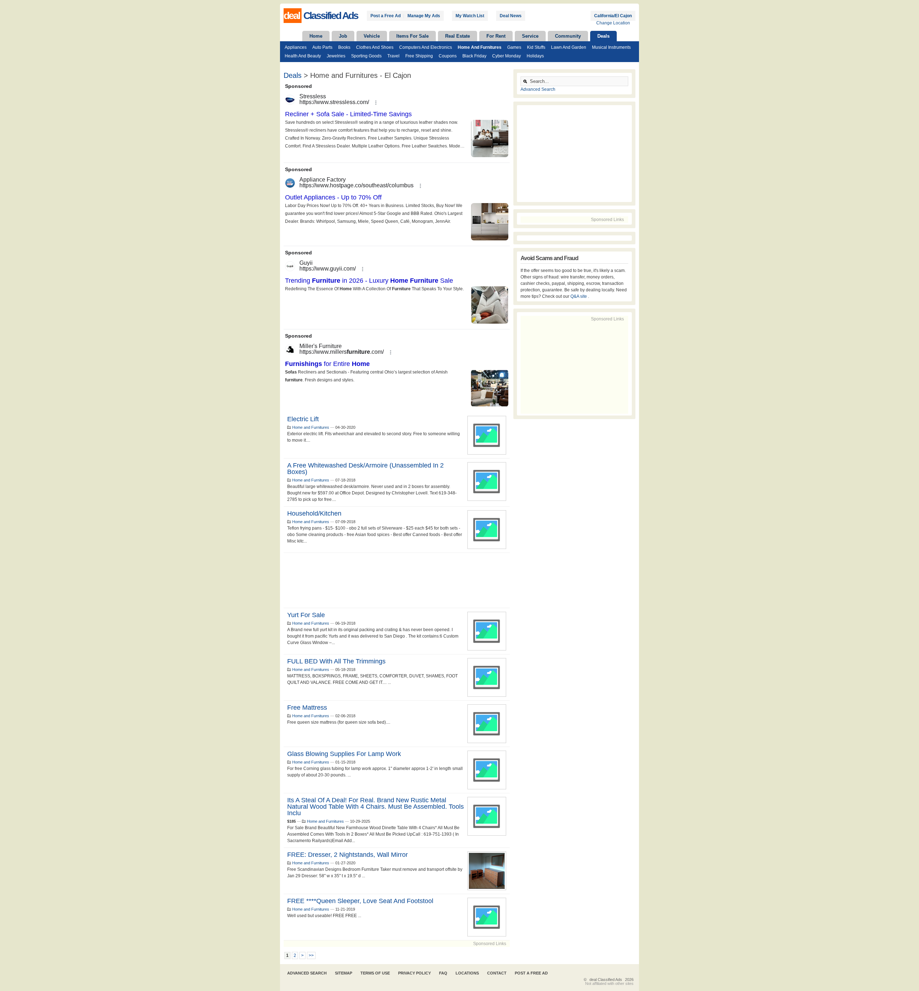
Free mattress (307, 707)
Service (530, 36)
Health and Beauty (303, 55)
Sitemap (343, 973)
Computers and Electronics (425, 47)
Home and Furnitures (480, 47)
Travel (393, 55)
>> (311, 955)
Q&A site (579, 296)
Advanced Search (538, 89)
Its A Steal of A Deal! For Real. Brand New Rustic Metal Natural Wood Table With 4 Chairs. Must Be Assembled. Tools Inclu (375, 807)
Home (315, 36)
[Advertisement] (396, 580)
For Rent (495, 36)
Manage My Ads (423, 15)
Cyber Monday (506, 55)
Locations (467, 973)
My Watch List (470, 15)
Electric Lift (303, 419)
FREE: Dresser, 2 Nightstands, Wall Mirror (347, 854)
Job (343, 36)
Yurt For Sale (306, 615)
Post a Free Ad (385, 15)
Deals (603, 36)
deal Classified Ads (605, 979)
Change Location (613, 23)
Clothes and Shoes (374, 47)
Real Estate (457, 36)
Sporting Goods (366, 55)
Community (568, 36)
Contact (497, 973)
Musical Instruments (611, 47)
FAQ (443, 973)
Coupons (448, 55)
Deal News (511, 15)
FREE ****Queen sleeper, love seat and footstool (360, 901)
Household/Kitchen (314, 513)
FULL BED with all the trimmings (336, 661)
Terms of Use (375, 973)
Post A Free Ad (531, 973)
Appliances (296, 47)
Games (514, 47)
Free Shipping (419, 55)
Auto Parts (322, 47)
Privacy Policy (414, 973)
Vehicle (372, 36)
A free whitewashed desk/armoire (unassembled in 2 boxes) (365, 468)
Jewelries (336, 55)
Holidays (535, 55)
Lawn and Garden (568, 47)
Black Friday (474, 55)
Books (344, 47)
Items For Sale (412, 36)
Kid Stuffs (536, 47)
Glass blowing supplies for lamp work (344, 753)
